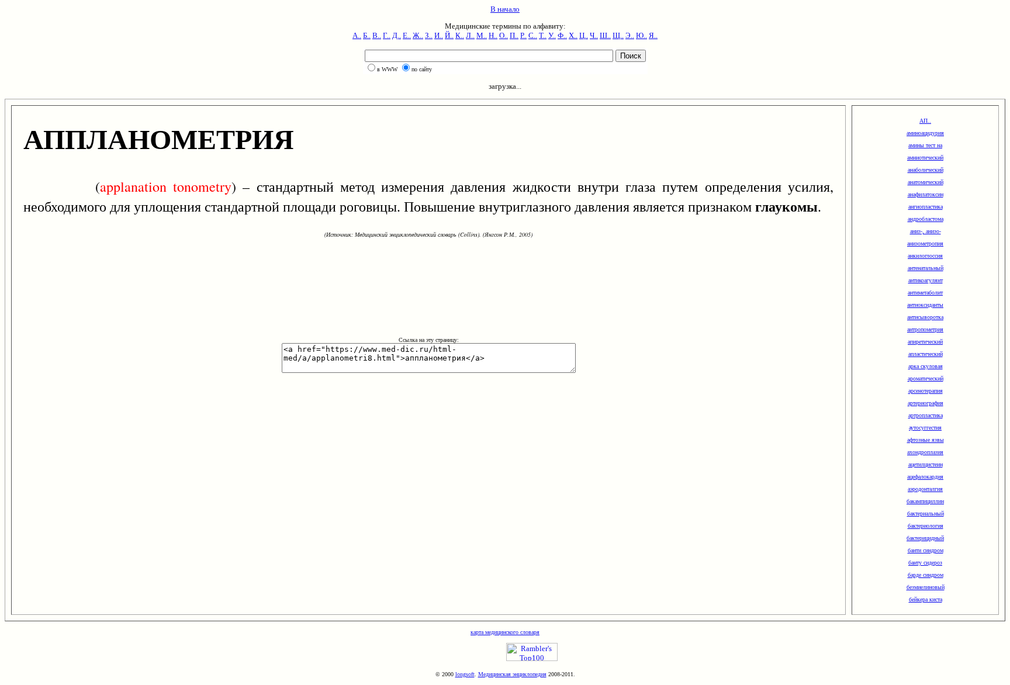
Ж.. (418, 35)
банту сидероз (925, 562)
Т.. (542, 35)
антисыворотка (925, 317)
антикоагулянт (925, 280)
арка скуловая (925, 366)
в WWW (387, 69)
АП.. (925, 120)
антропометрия (925, 329)
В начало (505, 9)
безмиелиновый (926, 587)
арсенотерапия (925, 391)
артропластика (925, 415)
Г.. (386, 35)
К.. (459, 35)
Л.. (470, 35)
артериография (925, 403)
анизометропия (925, 243)
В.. (376, 35)
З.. (429, 35)
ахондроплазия (925, 452)
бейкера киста (925, 599)
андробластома (925, 219)
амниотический (925, 157)
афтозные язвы (925, 440)
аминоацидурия (925, 133)
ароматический (925, 378)
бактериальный (925, 513)
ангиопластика (925, 206)
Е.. (407, 35)
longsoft (465, 674)
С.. (532, 35)
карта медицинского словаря (505, 632)
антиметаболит (925, 292)
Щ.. (618, 35)
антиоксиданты (925, 305)
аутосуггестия (925, 427)
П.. (514, 35)
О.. (503, 35)
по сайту (421, 69)
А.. (356, 35)
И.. (438, 35)
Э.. (629, 35)
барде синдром (925, 575)
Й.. (449, 35)
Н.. (493, 35)
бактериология (925, 526)
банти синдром (925, 550)
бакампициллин (925, 501)
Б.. (367, 35)
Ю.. (641, 35)
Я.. (653, 35)
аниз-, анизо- (925, 231)
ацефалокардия (925, 476)
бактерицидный (925, 538)
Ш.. (605, 35)
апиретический (925, 341)
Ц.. (583, 35)
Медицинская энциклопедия (512, 674)
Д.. (396, 35)
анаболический (925, 170)
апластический (925, 354)
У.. (552, 35)
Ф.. (562, 35)
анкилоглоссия (925, 255)
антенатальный (925, 268)
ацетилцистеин (925, 464)
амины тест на (925, 145)
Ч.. (594, 35)
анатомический (925, 182)
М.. (481, 35)
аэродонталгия (925, 489)
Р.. (523, 35)
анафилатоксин (925, 194)
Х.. (573, 35)
